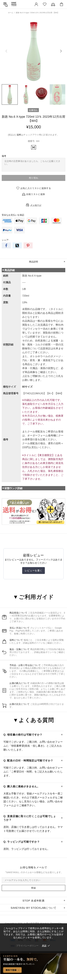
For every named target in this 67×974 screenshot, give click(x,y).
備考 (4, 156)
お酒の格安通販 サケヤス (14, 4)
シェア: (5, 240)
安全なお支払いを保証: (13, 215)
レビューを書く (33, 570)
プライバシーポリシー (27, 945)
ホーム (10, 13)
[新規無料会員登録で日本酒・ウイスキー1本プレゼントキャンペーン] (33, 963)
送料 (19, 134)
